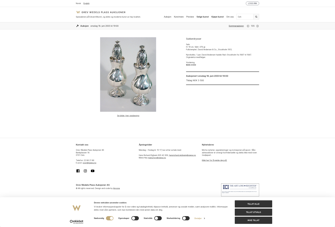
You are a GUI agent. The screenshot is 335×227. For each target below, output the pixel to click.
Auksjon (167, 16)
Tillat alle (253, 204)
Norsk (78, 3)
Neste (257, 26)
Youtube (93, 171)
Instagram (85, 171)
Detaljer (198, 218)
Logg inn (252, 3)
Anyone (116, 188)
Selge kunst (203, 16)
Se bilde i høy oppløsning (128, 115)
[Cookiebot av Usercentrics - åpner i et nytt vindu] (76, 222)
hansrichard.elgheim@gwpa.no (182, 155)
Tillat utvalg (253, 212)
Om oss (230, 16)
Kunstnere (179, 16)
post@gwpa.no (89, 163)
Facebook (78, 171)
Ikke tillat (253, 220)
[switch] (135, 218)
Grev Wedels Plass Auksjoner (101, 12)
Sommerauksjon (236, 26)
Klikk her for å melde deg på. (214, 160)
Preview (190, 16)
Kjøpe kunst (217, 16)
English (86, 3)
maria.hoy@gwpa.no (157, 158)
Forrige (248, 26)
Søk (256, 17)
